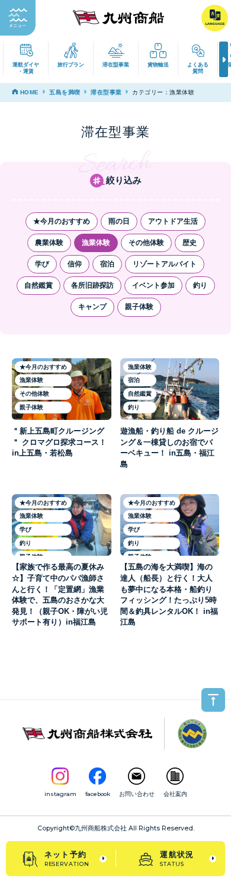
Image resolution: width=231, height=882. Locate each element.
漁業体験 (96, 242)
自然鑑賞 (38, 285)
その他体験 (146, 242)
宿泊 (107, 264)
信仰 (75, 264)
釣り (200, 285)
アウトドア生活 (173, 221)
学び (42, 264)
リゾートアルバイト (165, 264)
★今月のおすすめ (61, 221)
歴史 (189, 242)
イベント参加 (153, 285)
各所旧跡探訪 (92, 285)
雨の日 (119, 221)
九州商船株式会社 (101, 828)
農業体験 (49, 242)
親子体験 (139, 307)
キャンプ (92, 307)
